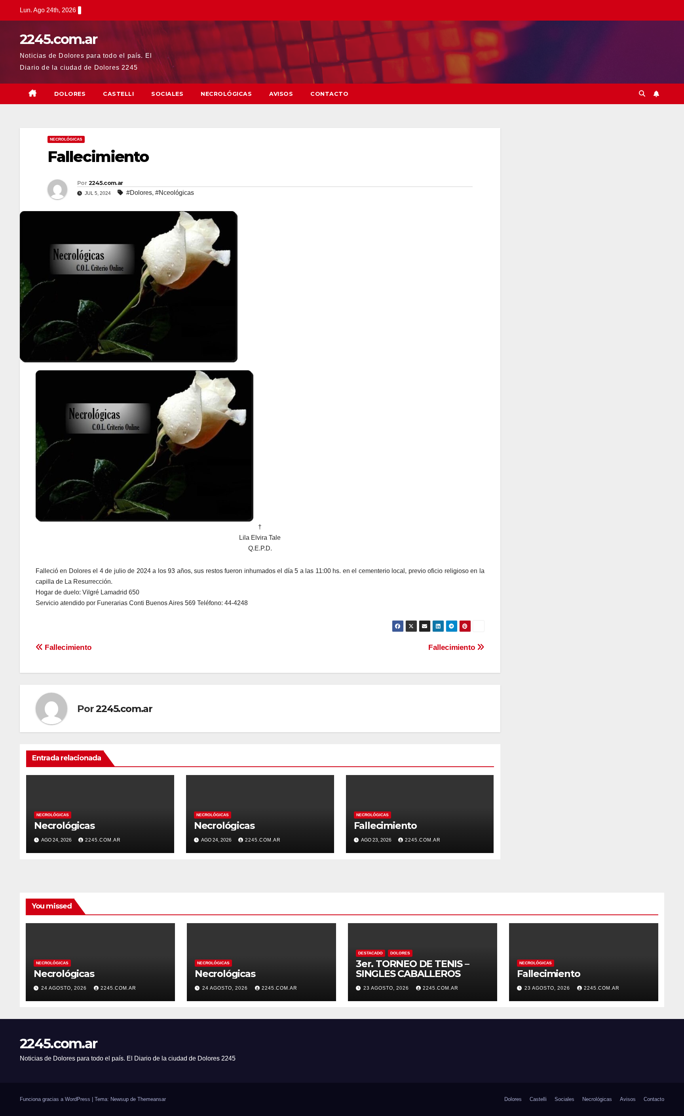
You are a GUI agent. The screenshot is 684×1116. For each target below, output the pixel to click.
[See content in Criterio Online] (144, 445)
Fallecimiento (452, 647)
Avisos (281, 93)
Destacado (370, 953)
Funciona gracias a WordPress (56, 1099)
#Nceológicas (174, 192)
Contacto (329, 93)
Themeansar (151, 1099)
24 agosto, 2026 (64, 988)
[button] (642, 93)
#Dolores (139, 192)
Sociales (167, 93)
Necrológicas (226, 93)
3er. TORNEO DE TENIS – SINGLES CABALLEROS (412, 968)
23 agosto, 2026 (386, 988)
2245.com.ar (58, 39)
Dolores (70, 93)
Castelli (118, 93)
